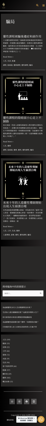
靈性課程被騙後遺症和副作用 (22, 36)
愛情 (4, 354)
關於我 (5, 374)
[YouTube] (34, 401)
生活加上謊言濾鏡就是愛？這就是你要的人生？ (21, 312)
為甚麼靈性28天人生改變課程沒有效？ (17, 307)
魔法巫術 (6, 381)
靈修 (9, 145)
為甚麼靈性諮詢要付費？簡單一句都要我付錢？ (21, 322)
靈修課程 (17, 65)
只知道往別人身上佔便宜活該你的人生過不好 (20, 327)
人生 (5, 61)
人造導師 (6, 234)
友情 (4, 347)
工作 (9, 230)
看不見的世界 (8, 366)
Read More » (8, 56)
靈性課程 (24, 65)
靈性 (19, 150)
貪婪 (12, 234)
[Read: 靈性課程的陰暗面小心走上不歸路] (23, 95)
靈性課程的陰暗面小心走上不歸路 (22, 119)
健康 (4, 343)
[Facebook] (26, 401)
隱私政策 (10, 420)
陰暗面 (10, 65)
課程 (5, 65)
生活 (9, 61)
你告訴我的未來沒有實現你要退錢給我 (17, 317)
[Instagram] (19, 401)
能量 (13, 61)
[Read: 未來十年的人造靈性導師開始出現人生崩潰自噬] (23, 180)
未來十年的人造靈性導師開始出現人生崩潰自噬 (22, 204)
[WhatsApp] (12, 401)
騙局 (31, 65)
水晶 (4, 358)
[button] (37, 5)
